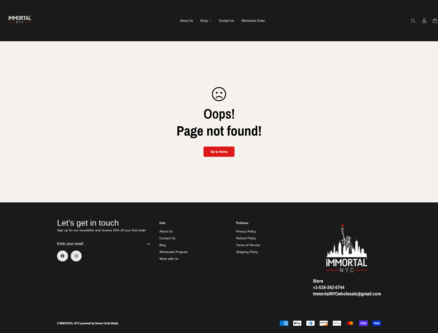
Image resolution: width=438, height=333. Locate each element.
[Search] (413, 21)
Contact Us (226, 20)
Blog (162, 245)
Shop (204, 20)
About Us (186, 20)
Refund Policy (246, 238)
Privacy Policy (246, 231)
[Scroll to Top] (429, 308)
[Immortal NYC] (19, 20)
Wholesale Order (253, 20)
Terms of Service (248, 245)
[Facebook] (62, 255)
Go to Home (219, 151)
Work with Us (168, 259)
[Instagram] (76, 255)
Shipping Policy (247, 252)
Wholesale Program (173, 252)
